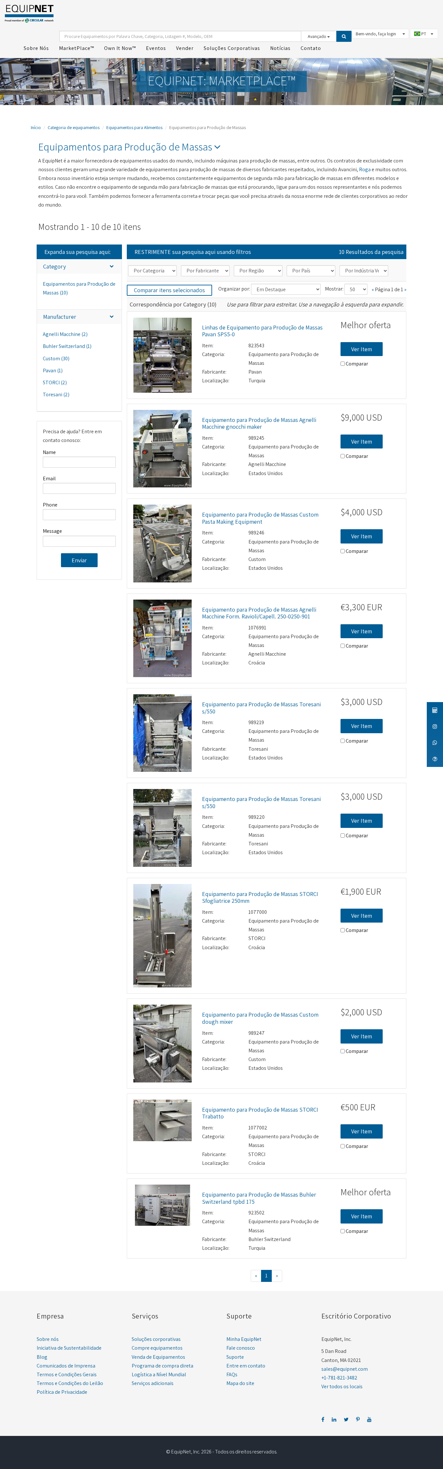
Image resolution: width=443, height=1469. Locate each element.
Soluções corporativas (156, 1339)
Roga (365, 169)
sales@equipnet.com (344, 1369)
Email (49, 478)
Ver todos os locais (342, 1386)
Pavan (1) (53, 370)
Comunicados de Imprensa (66, 1365)
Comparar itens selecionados (169, 290)
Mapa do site (240, 1383)
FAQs (231, 1374)
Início (36, 127)
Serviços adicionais (153, 1383)
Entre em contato (245, 1365)
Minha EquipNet (243, 1339)
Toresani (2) (56, 394)
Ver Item (361, 349)
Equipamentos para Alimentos (134, 127)
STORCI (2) (55, 382)
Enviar (79, 560)
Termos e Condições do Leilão (70, 1383)
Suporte (235, 1357)
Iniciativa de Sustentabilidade (69, 1347)
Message (52, 531)
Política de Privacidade (62, 1392)
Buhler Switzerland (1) (67, 346)
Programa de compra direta (162, 1365)
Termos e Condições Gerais (67, 1374)
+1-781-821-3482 (339, 1377)
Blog (42, 1357)
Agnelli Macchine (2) (65, 334)
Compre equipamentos (157, 1347)
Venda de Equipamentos (158, 1357)
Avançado (317, 36)
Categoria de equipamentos (74, 127)
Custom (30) (56, 358)
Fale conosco (240, 1347)
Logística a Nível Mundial (159, 1374)
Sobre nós (48, 1339)
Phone (50, 504)
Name (49, 452)
